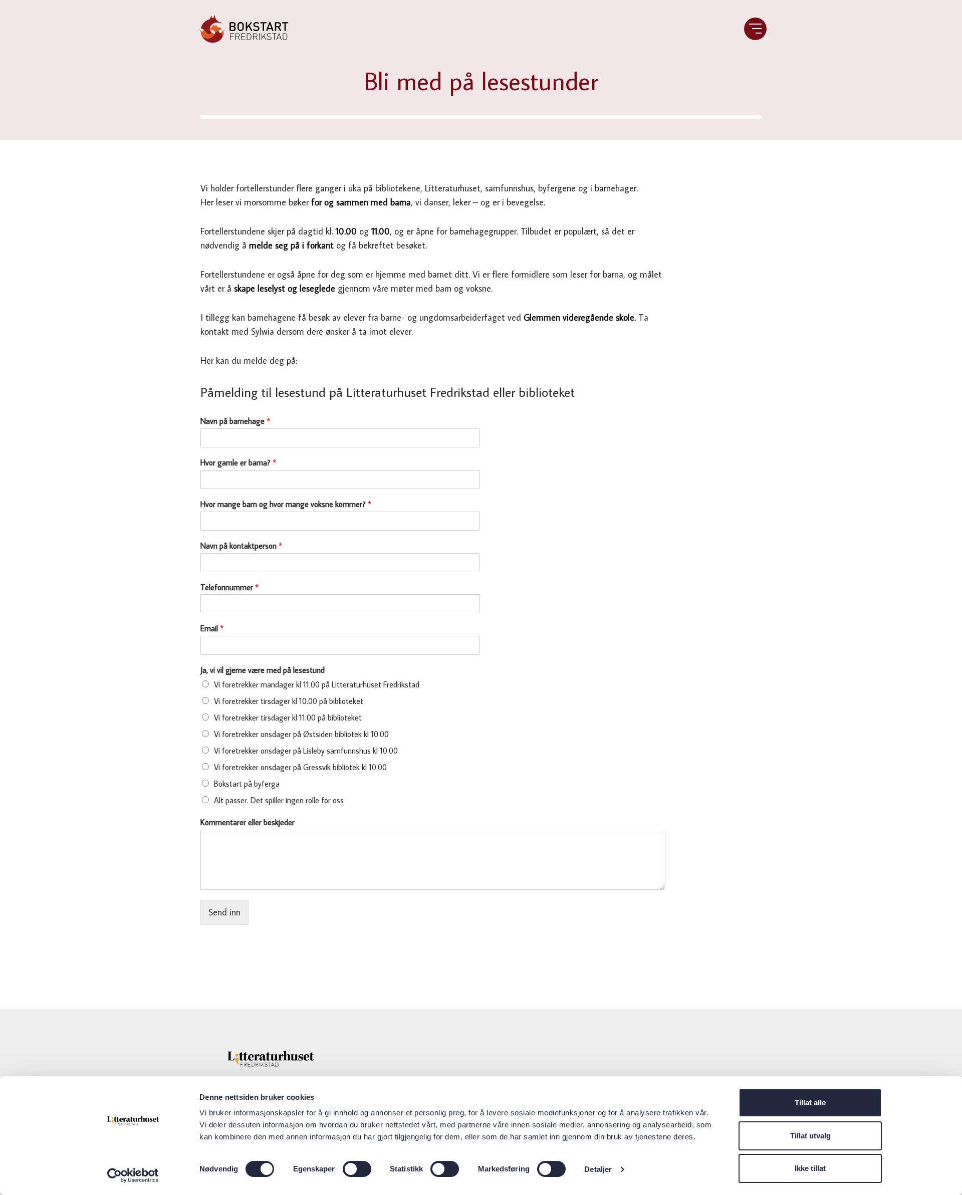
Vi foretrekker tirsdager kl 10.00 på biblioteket (288, 701)
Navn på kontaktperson (241, 546)
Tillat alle (810, 1102)
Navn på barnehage (235, 421)
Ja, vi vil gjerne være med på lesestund (262, 670)
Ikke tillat (810, 1168)
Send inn (224, 912)
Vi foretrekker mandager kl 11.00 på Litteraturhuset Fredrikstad (316, 684)
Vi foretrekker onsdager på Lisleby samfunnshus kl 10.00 (306, 751)
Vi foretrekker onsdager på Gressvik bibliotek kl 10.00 (300, 767)
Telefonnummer (229, 587)
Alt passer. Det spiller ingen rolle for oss (279, 800)
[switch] (357, 1169)
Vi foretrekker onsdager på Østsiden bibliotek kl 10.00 (301, 734)
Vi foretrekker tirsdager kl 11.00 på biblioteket (288, 717)
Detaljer (598, 1169)
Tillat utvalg (810, 1135)
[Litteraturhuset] (270, 1059)
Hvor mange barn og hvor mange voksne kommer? (285, 504)
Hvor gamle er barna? (238, 462)
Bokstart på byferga (247, 784)
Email (211, 628)
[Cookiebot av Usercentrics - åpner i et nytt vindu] (133, 1175)
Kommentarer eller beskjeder (247, 822)
